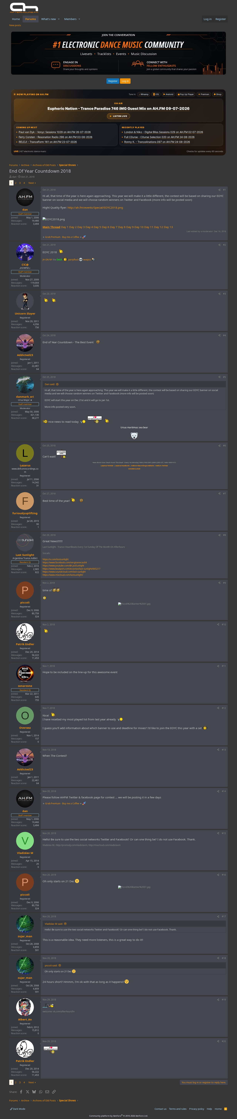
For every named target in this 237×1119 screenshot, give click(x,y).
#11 (224, 666)
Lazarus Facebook (122, 465)
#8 (224, 535)
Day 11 (148, 227)
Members (70, 19)
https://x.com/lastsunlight (56, 559)
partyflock (73, 259)
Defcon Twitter (162, 465)
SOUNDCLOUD (134, 469)
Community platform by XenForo (118, 1115)
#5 (224, 377)
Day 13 (168, 227)
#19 (224, 999)
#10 (224, 624)
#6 (224, 445)
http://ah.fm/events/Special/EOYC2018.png (95, 207)
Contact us (160, 1108)
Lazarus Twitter (107, 465)
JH (44, 259)
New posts (15, 25)
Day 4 (89, 227)
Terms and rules (177, 1108)
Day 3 (81, 227)
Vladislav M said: (54, 923)
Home (16, 19)
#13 (224, 749)
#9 (224, 582)
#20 (224, 1041)
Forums (30, 19)
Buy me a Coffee (70, 236)
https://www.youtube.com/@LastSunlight (63, 565)
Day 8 (122, 227)
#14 (224, 791)
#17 (224, 916)
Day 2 (73, 227)
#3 (224, 293)
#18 (224, 958)
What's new (48, 19)
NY (50, 259)
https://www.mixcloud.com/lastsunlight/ (63, 574)
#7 (224, 493)
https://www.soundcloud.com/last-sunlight (64, 571)
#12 (224, 708)
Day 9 (130, 227)
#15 (224, 833)
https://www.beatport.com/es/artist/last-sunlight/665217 (71, 568)
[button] (58, 19)
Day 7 (113, 227)
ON (47, 259)
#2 (224, 244)
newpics (87, 259)
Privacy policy (196, 1108)
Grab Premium (53, 236)
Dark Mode (18, 1108)
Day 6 (105, 227)
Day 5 (97, 227)
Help (209, 1108)
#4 (224, 335)
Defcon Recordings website (142, 465)
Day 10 (138, 227)
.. (134, 437)
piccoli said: (51, 965)
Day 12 (158, 227)
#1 (224, 189)
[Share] (219, 190)
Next (31, 182)
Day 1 (65, 227)
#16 (224, 874)
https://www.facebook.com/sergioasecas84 (65, 562)
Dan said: (50, 384)
